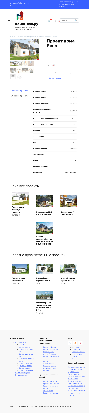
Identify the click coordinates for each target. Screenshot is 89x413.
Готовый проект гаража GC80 (19, 279)
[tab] (20, 90)
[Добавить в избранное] (49, 65)
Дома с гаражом (25, 347)
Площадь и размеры (20, 91)
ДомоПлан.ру (26, 24)
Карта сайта (76, 359)
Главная (12, 36)
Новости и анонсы (78, 352)
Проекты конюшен (50, 381)
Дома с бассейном (26, 370)
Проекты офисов (49, 347)
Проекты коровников (51, 384)
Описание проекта (19, 96)
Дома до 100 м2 (24, 345)
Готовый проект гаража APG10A (43, 279)
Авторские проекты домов (48, 36)
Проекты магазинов (50, 350)
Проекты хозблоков (50, 393)
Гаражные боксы (49, 368)
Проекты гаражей (21, 375)
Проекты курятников (50, 386)
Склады (46, 371)
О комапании (76, 350)
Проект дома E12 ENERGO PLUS (68, 213)
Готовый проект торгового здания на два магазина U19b (44, 306)
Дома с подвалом (25, 366)
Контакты (75, 347)
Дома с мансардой (56, 78)
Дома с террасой (25, 368)
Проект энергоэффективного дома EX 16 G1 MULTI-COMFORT (44, 240)
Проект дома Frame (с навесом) (18, 209)
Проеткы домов (20, 342)
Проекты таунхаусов (22, 373)
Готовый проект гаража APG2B (67, 279)
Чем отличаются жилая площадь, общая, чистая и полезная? (77, 393)
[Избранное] (55, 21)
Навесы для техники (50, 366)
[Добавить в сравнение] (53, 65)
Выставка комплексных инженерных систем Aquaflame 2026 (76, 369)
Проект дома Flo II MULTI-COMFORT (44, 213)
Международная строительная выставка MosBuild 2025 (76, 376)
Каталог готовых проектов (27, 36)
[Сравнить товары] (59, 21)
